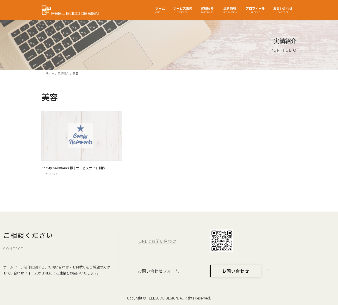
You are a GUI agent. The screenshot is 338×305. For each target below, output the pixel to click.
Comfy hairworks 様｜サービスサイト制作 (73, 168)
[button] (235, 271)
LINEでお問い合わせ (157, 241)
